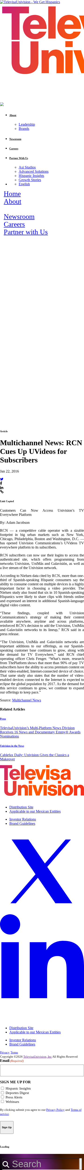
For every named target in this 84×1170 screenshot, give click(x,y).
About (12, 201)
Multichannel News (26, 700)
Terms (14, 1052)
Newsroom (19, 216)
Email (12, 1061)
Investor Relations (22, 819)
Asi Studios (27, 167)
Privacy (5, 1052)
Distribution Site (21, 807)
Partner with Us (26, 232)
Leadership (27, 124)
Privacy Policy (55, 1109)
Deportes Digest (17, 1093)
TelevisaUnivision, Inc (37, 1056)
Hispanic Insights (31, 176)
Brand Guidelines (22, 823)
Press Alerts (14, 1097)
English (24, 184)
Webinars (12, 1102)
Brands (24, 129)
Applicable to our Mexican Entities (35, 811)
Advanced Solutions (34, 171)
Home (12, 193)
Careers (14, 224)
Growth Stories (30, 180)
